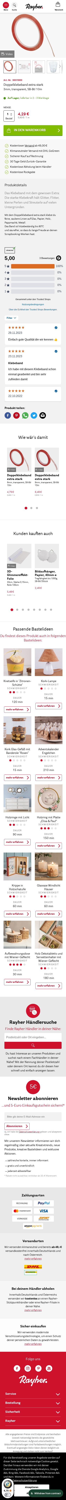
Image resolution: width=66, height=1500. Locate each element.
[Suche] (33, 1045)
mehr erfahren (14, 709)
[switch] (8, 1495)
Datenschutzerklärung (29, 1132)
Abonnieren (14, 1126)
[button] (10, 67)
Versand (29, 145)
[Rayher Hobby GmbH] (34, 6)
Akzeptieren (31, 1487)
